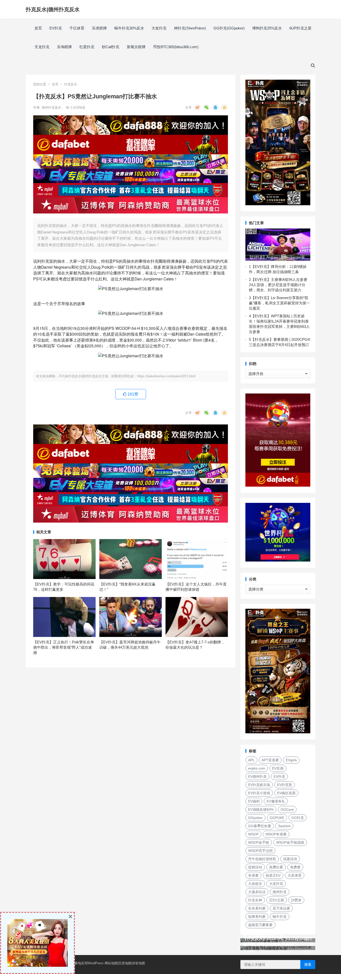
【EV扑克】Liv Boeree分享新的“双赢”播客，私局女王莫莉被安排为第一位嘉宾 (279, 303)
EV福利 (254, 801)
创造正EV (273, 875)
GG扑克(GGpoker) (229, 28)
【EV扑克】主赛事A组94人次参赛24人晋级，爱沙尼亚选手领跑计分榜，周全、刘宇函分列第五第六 (278, 284)
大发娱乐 (255, 884)
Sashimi (284, 826)
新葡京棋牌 (136, 47)
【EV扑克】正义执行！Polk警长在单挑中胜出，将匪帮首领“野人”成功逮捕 (63, 647)
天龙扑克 (41, 47)
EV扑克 (55, 28)
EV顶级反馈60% (261, 809)
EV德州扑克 (257, 777)
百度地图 (124, 963)
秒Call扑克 (110, 47)
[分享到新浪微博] (197, 107)
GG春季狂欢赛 (259, 826)
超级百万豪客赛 (260, 925)
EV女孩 (278, 768)
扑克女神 (255, 900)
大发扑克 (159, 28)
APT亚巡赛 (270, 760)
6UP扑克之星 (300, 28)
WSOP (253, 834)
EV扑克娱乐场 (259, 785)
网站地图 (111, 963)
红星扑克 (86, 47)
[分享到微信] (206, 107)
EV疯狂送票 (286, 793)
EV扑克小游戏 (259, 793)
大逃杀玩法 (257, 892)
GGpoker (255, 818)
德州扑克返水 (52, 107)
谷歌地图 (138, 963)
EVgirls (291, 760)
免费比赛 (276, 867)
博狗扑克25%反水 (267, 28)
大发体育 (295, 875)
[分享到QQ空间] (224, 107)
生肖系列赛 (257, 908)
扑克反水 (70, 84)
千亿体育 (76, 28)
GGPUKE (277, 818)
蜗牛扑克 (280, 917)
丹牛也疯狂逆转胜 (262, 859)
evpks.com (256, 768)
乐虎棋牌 (99, 28)
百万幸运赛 (281, 908)
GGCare (287, 809)
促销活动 (255, 867)
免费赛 (295, 867)
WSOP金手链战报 (290, 842)
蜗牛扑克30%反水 (129, 28)
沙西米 (296, 900)
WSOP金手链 (258, 842)
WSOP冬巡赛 (276, 834)
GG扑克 (297, 818)
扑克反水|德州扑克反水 (53, 9)
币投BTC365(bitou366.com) (175, 47)
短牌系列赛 (257, 917)
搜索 (307, 965)
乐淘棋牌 (64, 47)
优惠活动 (290, 859)
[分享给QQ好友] (215, 107)
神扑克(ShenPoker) (190, 28)
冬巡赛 (253, 875)
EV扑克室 (284, 785)
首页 (38, 28)
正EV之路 (276, 900)
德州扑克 (280, 892)
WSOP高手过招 (260, 851)
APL (251, 760)
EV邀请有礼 (276, 801)
